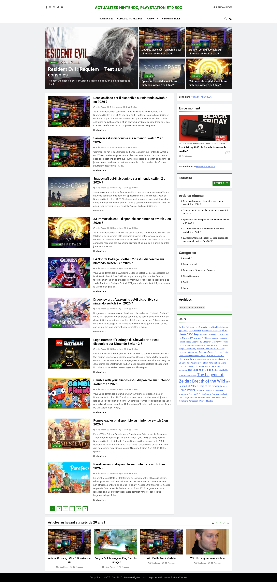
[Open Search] (225, 18)
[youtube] (62, 7)
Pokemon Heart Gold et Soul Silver (210, 349)
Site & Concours (191, 276)
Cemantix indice (171, 18)
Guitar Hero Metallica (211, 327)
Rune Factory (200, 356)
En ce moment (185, 143)
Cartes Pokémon (187, 327)
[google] (58, 7)
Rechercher (185, 177)
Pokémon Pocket (206, 352)
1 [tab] (213, 523)
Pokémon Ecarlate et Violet (189, 352)
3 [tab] (220, 523)
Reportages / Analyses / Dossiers (209, 143)
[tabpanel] (69, 549)
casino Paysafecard (151, 577)
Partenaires (106, 18)
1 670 (78, 509)
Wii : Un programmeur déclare (207, 558)
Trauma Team (220, 397)
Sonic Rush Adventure (190, 363)
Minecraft (207, 342)
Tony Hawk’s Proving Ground (200, 394)
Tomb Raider (187, 390)
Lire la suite (98, 130)
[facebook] (46, 7)
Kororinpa (203, 335)
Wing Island (183, 401)
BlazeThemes (180, 577)
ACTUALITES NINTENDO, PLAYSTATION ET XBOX (138, 7)
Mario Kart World (213, 338)
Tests (57, 62)
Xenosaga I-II (194, 401)
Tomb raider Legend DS (204, 390)
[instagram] (50, 7)
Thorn (224, 386)
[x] (54, 7)
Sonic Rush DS (205, 363)
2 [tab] (216, 523)
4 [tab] (224, 523)
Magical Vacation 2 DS (194, 338)
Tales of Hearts (210, 366)
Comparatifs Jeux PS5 (129, 18)
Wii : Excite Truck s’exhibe (161, 558)
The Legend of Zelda (199, 369)
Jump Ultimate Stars (209, 331)
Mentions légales (132, 577)
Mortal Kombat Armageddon (209, 345)
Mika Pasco (101, 107)
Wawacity (152, 18)
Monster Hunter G (191, 345)
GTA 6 (199, 327)
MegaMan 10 (197, 342)
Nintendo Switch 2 (205, 166)
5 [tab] (228, 523)
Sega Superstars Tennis (205, 359)
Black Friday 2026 (202, 96)
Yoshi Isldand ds (206, 401)
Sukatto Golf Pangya (195, 366)
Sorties (186, 282)
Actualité (149, 44)
